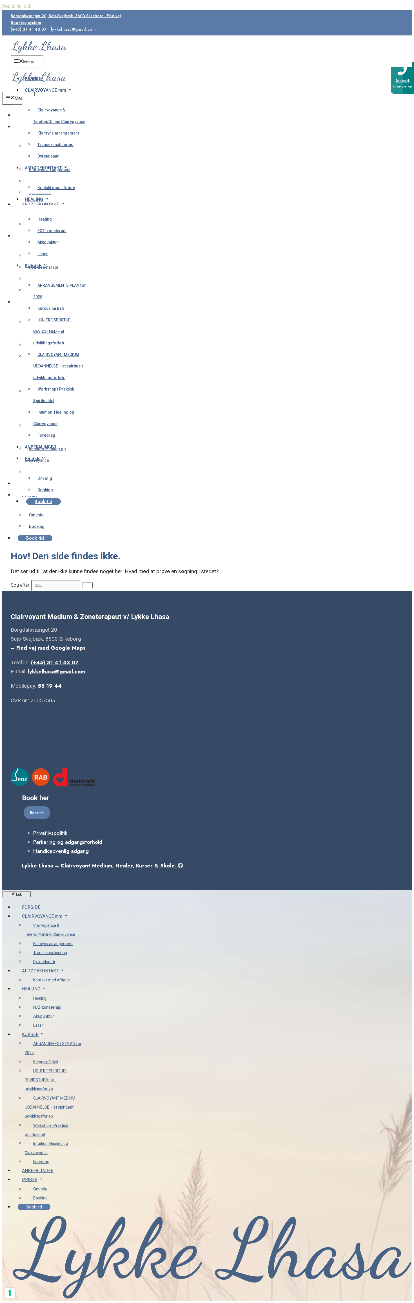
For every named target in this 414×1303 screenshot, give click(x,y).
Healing (44, 219)
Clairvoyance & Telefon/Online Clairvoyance (59, 116)
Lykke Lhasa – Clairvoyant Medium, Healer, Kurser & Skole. (99, 865)
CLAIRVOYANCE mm (45, 90)
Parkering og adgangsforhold (67, 842)
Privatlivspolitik (50, 833)
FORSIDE (34, 78)
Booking (45, 490)
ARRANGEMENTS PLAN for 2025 (59, 291)
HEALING (34, 199)
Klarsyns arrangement (58, 133)
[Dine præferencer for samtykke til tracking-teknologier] (10, 1293)
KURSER (33, 265)
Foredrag (46, 435)
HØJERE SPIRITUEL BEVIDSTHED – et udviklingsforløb (52, 331)
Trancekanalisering (55, 144)
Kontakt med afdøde (56, 187)
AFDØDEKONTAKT (43, 168)
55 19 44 (50, 686)
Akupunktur (47, 242)
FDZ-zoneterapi (51, 230)
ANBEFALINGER (40, 447)
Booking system (26, 22)
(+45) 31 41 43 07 (29, 29)
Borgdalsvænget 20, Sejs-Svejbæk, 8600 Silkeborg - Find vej (66, 16)
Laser (42, 254)
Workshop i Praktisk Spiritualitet (53, 395)
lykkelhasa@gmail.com (73, 29)
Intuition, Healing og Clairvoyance (53, 418)
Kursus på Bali (50, 308)
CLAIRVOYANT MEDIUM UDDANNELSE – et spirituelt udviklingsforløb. (58, 366)
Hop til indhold (16, 6)
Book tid (43, 501)
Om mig (44, 478)
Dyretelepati (48, 156)
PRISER (32, 458)
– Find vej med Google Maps (48, 648)
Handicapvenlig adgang (61, 851)
